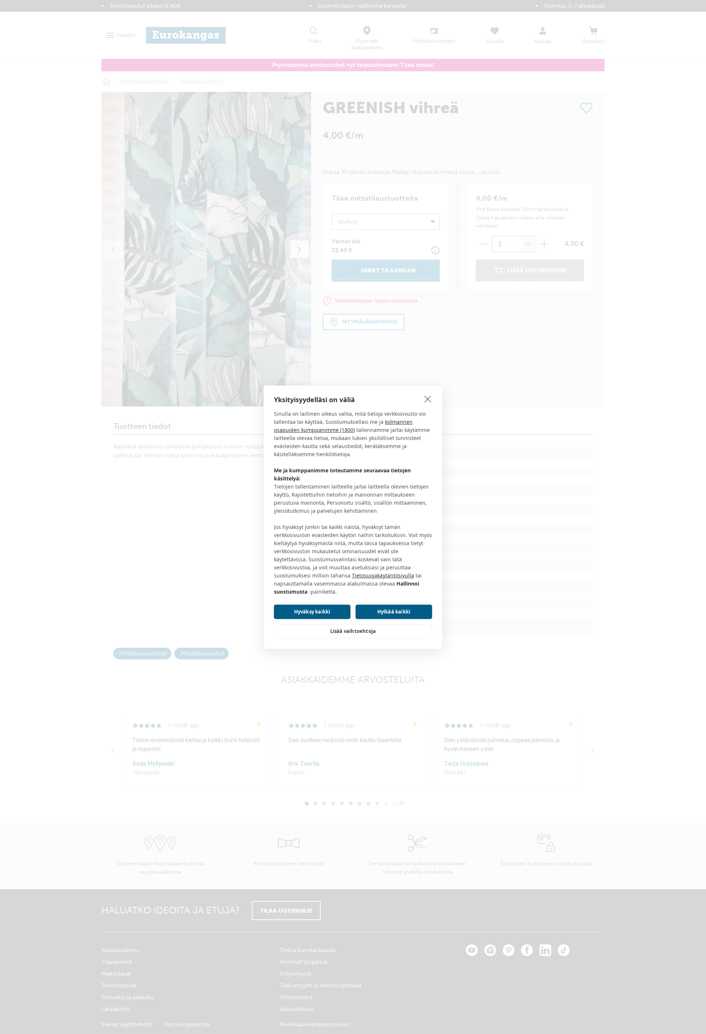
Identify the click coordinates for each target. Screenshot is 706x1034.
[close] (428, 399)
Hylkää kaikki (394, 611)
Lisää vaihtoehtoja (353, 631)
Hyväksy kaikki (312, 611)
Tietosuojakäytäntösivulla (383, 575)
